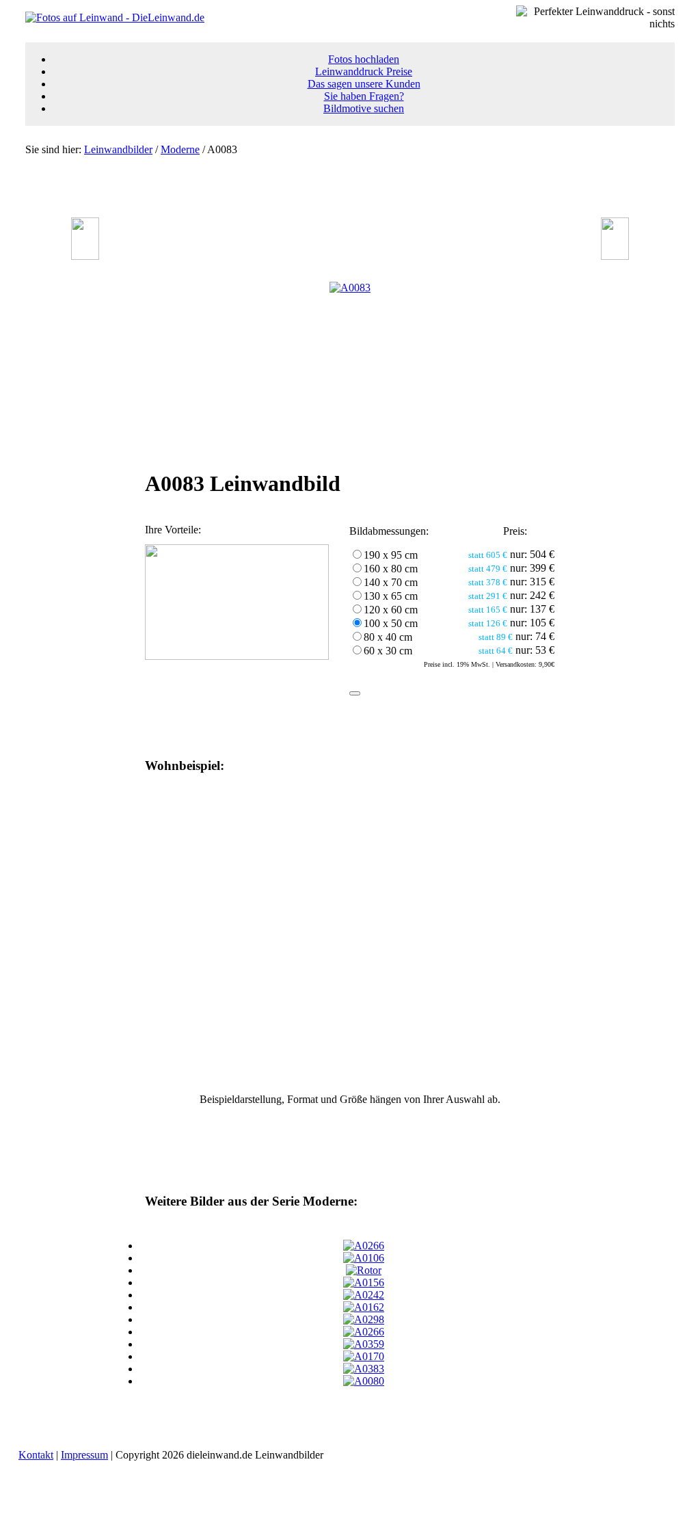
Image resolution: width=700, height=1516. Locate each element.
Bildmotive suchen (363, 108)
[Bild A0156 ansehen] (363, 1282)
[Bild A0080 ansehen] (363, 1381)
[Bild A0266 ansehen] (363, 1245)
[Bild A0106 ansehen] (363, 1258)
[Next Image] (615, 256)
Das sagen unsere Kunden (364, 84)
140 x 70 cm (391, 582)
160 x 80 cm (391, 568)
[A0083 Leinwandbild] (350, 287)
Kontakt (35, 1455)
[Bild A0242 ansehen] (363, 1295)
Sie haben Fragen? (364, 96)
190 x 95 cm (391, 555)
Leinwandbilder (118, 149)
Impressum (84, 1455)
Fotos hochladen (363, 59)
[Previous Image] (85, 256)
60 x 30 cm (388, 650)
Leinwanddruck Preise (363, 71)
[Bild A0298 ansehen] (363, 1319)
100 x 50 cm (391, 623)
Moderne (180, 149)
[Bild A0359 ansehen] (363, 1344)
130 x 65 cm (391, 596)
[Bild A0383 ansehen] (363, 1368)
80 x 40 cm (388, 637)
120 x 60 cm (391, 609)
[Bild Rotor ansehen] (363, 1270)
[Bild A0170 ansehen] (363, 1356)
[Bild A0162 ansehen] (363, 1307)
